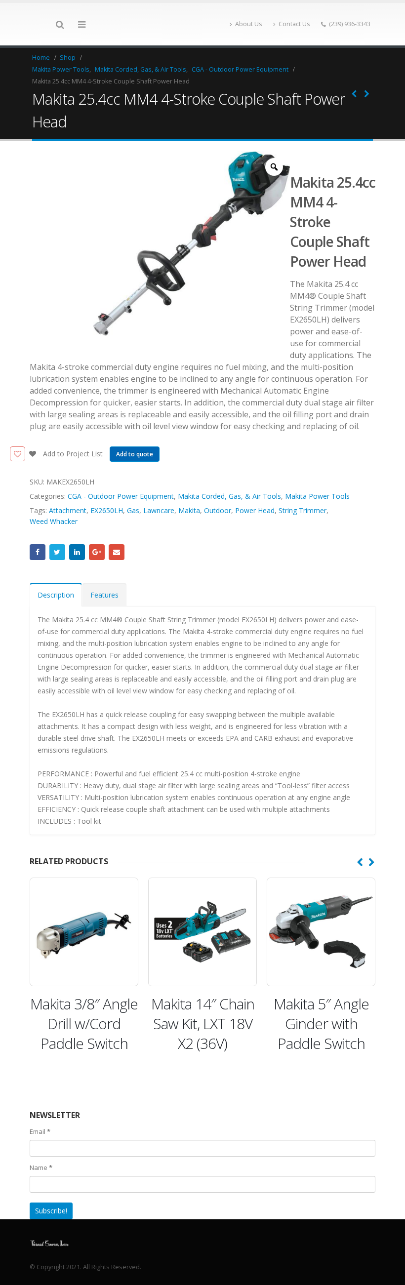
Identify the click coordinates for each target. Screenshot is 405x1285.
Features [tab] (104, 595)
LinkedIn (77, 552)
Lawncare (158, 510)
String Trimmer (302, 510)
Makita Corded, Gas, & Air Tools (229, 496)
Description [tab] (56, 595)
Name (41, 1167)
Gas (133, 510)
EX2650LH (106, 510)
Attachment (67, 510)
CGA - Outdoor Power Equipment (121, 496)
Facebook (37, 552)
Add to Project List (72, 453)
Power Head (255, 510)
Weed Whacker (54, 521)
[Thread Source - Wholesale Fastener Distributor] (49, 1242)
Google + (97, 552)
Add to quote (134, 454)
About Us (248, 24)
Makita (189, 510)
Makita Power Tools (317, 496)
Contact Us (294, 24)
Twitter (57, 552)
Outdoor (217, 510)
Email (116, 552)
